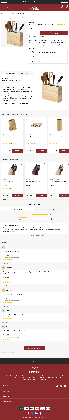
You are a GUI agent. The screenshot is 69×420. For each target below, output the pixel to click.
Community (51, 209)
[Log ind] (7, 7)
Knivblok (38, 18)
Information (6, 391)
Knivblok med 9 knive (8, 181)
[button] (62, 25)
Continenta (33, 22)
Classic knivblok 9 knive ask (33, 181)
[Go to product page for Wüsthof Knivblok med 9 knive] (12, 169)
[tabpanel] (17, 92)
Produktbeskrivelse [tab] (9, 73)
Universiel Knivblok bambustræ (11, 137)
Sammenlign (6, 150)
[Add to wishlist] (66, 21)
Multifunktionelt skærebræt (33, 137)
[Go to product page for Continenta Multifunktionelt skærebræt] (36, 125)
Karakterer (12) (18, 209)
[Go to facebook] (65, 386)
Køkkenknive (17, 18)
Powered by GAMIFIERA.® (7, 352)
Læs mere (32, 48)
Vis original (6, 255)
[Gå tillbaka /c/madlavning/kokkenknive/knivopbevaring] (2, 18)
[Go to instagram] (61, 386)
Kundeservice (64, 2)
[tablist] (17, 73)
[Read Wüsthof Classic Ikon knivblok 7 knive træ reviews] (52, 189)
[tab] (14, 44)
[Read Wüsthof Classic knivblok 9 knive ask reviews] (28, 189)
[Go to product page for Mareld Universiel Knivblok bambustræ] (12, 125)
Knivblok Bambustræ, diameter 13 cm (59, 137)
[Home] (34, 7)
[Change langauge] (29, 413)
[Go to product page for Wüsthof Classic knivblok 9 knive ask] (36, 169)
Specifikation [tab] (24, 73)
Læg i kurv (55, 33)
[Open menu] (3, 7)
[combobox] (34, 13)
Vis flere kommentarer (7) (34, 348)
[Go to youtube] (57, 386)
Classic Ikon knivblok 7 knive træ (58, 181)
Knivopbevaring (28, 18)
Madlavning (7, 18)
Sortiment (6, 396)
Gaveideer (4, 2)
